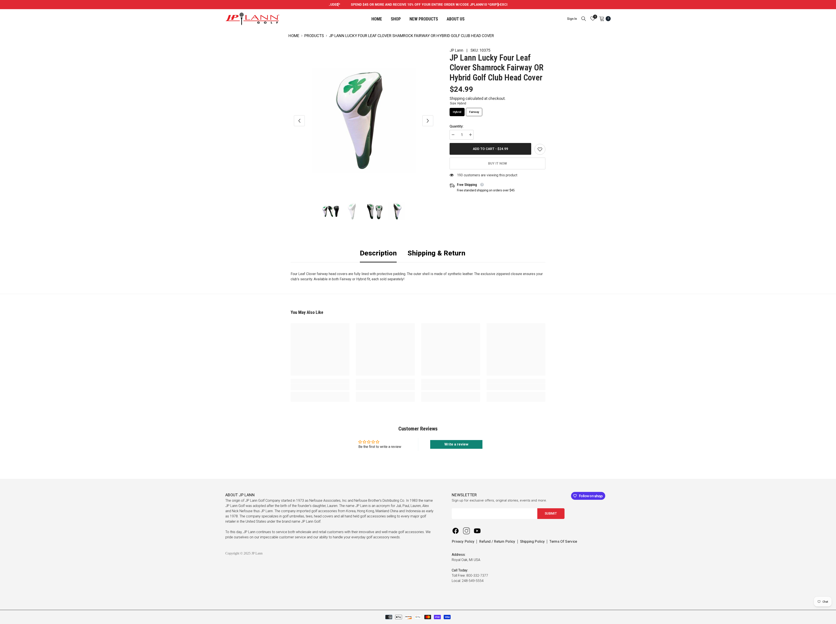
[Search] (584, 18)
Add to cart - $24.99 (490, 149)
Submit (551, 513)
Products (314, 35)
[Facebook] (455, 531)
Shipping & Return (436, 253)
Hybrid (457, 111)
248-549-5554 (473, 581)
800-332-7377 (477, 575)
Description (378, 253)
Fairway (474, 111)
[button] (299, 120)
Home (293, 35)
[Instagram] (466, 531)
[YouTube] (477, 531)
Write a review (456, 444)
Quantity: (457, 126)
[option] (418, 4)
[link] (539, 149)
